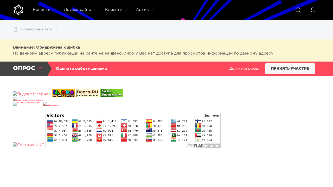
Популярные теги (37, 29)
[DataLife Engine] (18, 10)
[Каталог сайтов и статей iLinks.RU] (63, 94)
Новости (41, 9)
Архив (142, 9)
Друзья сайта (77, 9)
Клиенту (113, 9)
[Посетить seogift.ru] (28, 145)
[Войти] (312, 10)
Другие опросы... (244, 68)
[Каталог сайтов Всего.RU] (87, 94)
